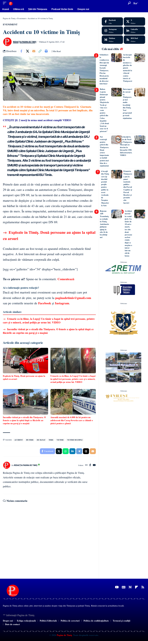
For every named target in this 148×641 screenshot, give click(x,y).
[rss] (134, 39)
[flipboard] (136, 587)
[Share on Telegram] (79, 451)
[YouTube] (94, 465)
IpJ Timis (29, 440)
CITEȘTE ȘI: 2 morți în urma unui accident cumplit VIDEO (37, 120)
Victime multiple (75, 440)
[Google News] (123, 587)
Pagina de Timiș (64, 635)
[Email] (34, 51)
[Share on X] (27, 51)
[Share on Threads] (86, 451)
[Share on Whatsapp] (66, 451)
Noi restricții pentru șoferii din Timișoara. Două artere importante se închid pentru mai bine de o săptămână (104, 151)
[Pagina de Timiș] (10, 3)
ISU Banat (41, 440)
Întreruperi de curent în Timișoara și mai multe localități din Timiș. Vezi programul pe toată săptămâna (127, 103)
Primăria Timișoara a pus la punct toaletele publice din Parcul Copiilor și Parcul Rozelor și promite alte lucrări (127, 187)
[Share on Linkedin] (72, 451)
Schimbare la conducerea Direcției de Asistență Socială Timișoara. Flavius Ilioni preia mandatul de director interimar (104, 69)
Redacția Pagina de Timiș (24, 42)
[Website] (86, 465)
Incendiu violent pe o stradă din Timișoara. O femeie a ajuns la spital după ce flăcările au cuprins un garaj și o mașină (48, 331)
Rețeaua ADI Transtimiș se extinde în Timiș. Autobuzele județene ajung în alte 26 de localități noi (104, 224)
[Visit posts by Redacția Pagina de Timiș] (7, 41)
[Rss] (142, 587)
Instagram (62, 303)
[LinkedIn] (134, 30)
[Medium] (112, 39)
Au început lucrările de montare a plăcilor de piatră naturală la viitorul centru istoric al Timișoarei (127, 67)
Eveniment (10, 24)
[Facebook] (90, 465)
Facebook (44, 303)
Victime (60, 440)
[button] (5, 3)
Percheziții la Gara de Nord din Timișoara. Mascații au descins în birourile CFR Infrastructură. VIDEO (126, 145)
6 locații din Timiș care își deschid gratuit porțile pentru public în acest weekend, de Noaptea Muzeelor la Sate (105, 188)
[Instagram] (112, 30)
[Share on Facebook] (21, 51)
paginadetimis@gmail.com (73, 297)
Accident (18, 440)
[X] (134, 21)
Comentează (66, 279)
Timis (51, 440)
